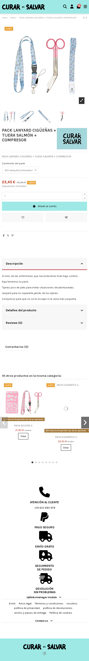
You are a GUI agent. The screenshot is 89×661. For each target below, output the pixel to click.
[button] (32, 462)
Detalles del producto (21, 310)
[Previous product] (84, 17)
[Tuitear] (8, 235)
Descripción (14, 263)
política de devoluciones (57, 608)
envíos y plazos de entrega (30, 612)
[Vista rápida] (39, 404)
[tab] (44, 264)
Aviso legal (25, 603)
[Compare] (39, 396)
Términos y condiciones (49, 603)
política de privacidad (27, 608)
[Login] (72, 7)
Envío (12, 603)
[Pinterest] (12, 235)
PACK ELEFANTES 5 (66, 437)
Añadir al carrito (47, 206)
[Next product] (86, 17)
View (23, 436)
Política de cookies (60, 612)
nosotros (72, 603)
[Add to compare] (66, 217)
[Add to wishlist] (23, 217)
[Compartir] (4, 235)
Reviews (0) (14, 322)
